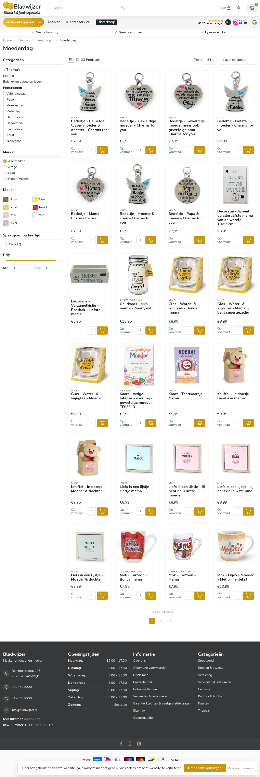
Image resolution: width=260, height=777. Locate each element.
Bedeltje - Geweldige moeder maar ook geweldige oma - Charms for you (187, 127)
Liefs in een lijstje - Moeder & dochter (87, 577)
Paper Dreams (18, 179)
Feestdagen (44, 40)
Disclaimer (140, 675)
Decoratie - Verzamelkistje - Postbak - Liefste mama (85, 307)
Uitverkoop (106, 22)
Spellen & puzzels (210, 667)
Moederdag (68, 40)
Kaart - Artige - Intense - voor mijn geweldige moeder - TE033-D (137, 400)
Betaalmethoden (145, 689)
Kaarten (203, 703)
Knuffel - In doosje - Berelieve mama (234, 396)
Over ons (139, 660)
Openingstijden (143, 717)
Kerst (10, 135)
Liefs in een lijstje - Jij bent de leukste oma (235, 489)
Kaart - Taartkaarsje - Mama (187, 396)
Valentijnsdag (16, 93)
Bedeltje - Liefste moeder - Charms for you (235, 125)
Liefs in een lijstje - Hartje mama (136, 489)
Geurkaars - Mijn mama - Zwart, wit (135, 306)
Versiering (205, 675)
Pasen (10, 99)
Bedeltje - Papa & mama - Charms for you (185, 218)
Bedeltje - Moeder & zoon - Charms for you (137, 218)
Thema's (24, 40)
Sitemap (139, 710)
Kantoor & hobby (210, 696)
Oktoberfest (15, 117)
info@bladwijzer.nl (24, 710)
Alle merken (16, 161)
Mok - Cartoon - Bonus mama (133, 577)
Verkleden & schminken (214, 682)
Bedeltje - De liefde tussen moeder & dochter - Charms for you (89, 127)
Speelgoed (206, 660)
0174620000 (22, 687)
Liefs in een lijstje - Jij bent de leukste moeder (187, 491)
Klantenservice (78, 22)
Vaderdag (13, 111)
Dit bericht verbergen (204, 768)
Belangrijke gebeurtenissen (22, 81)
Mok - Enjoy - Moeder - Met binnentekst (235, 577)
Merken (54, 22)
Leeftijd (8, 76)
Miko (11, 173)
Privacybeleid (142, 682)
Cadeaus (204, 689)
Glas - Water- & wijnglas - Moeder (86, 396)
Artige (12, 167)
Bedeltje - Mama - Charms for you (86, 216)
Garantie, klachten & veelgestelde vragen (162, 703)
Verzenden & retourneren (150, 696)
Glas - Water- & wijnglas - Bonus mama (183, 308)
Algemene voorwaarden (150, 667)
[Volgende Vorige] (170, 621)
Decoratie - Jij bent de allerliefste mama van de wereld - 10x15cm (235, 217)
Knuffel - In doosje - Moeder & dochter (88, 489)
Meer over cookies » (241, 768)
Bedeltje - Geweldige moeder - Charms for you (138, 125)
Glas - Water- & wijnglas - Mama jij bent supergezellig (233, 308)
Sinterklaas (14, 129)
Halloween (14, 123)
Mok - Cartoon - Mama (182, 577)
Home (7, 40)
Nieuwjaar (13, 141)
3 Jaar (14, 244)
